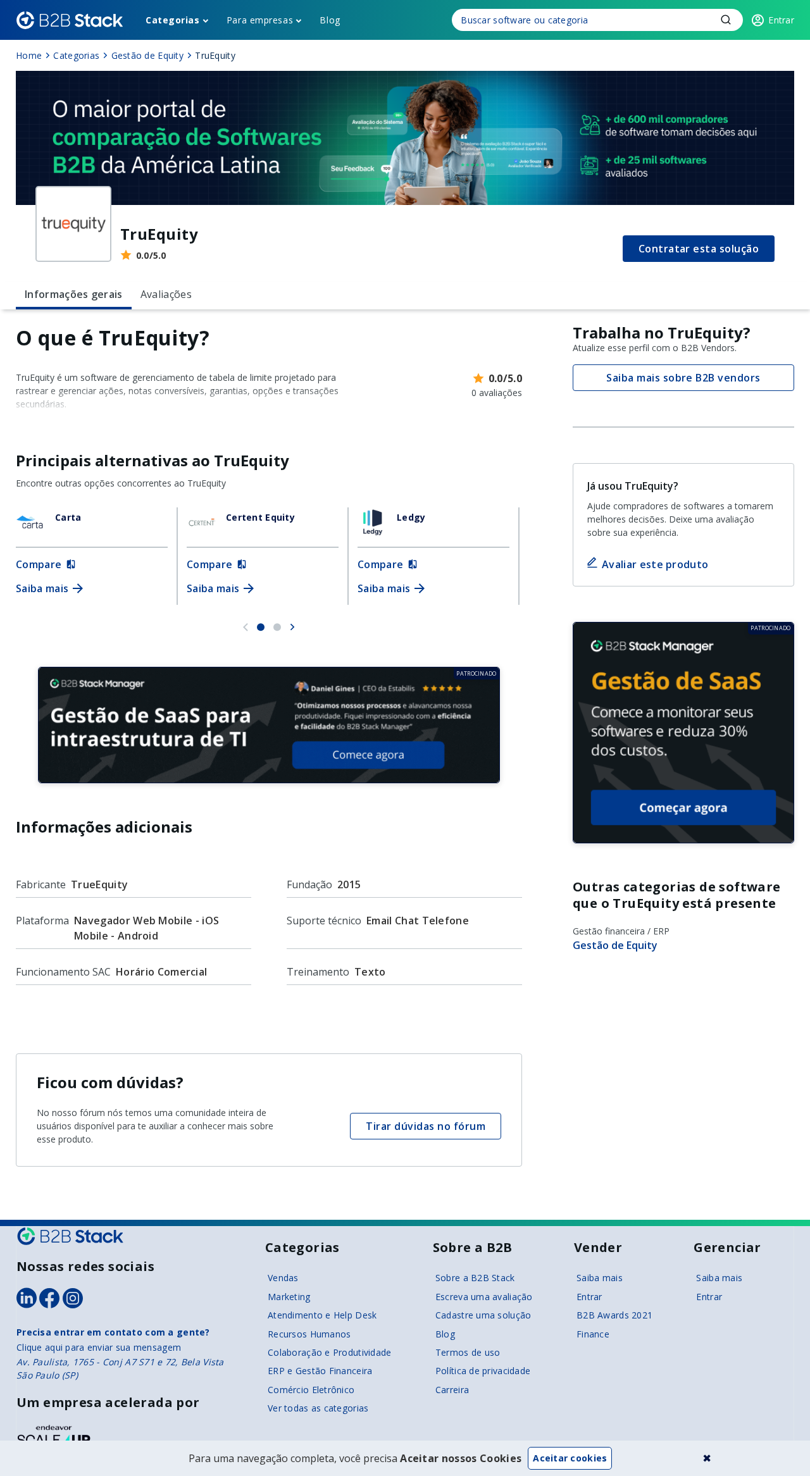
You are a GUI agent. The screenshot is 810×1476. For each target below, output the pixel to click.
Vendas (283, 1278)
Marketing (289, 1297)
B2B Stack (70, 1236)
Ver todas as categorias (318, 1408)
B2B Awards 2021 (614, 1315)
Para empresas (260, 20)
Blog (330, 20)
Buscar (726, 19)
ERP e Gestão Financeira (320, 1371)
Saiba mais (599, 1278)
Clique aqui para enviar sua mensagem (98, 1347)
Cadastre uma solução (483, 1315)
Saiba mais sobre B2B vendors (683, 378)
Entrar (589, 1297)
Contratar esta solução (699, 249)
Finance (592, 1334)
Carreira (452, 1390)
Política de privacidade (482, 1371)
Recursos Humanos (309, 1334)
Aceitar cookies (570, 1458)
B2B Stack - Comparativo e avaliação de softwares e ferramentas (69, 20)
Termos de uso (468, 1352)
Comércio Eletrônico (311, 1390)
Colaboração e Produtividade (330, 1352)
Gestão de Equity (615, 945)
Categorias (173, 20)
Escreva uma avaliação (484, 1297)
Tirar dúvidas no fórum (425, 1126)
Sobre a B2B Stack (475, 1278)
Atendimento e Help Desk (322, 1315)
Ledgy (411, 517)
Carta (68, 517)
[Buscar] (597, 20)
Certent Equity (260, 517)
